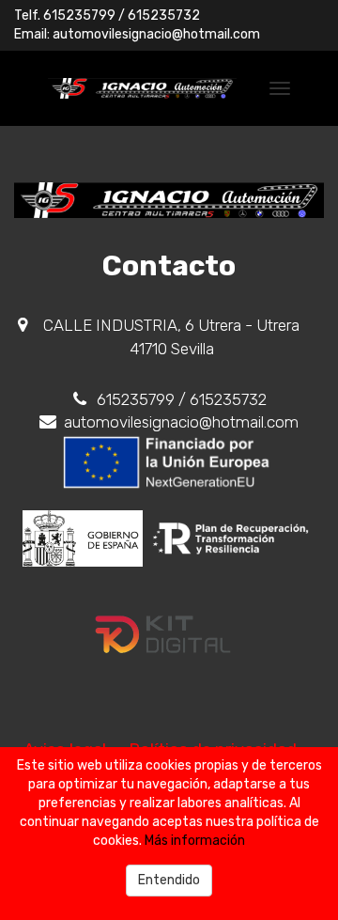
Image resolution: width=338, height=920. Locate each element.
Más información (195, 841)
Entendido (169, 880)
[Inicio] (142, 89)
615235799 (79, 15)
